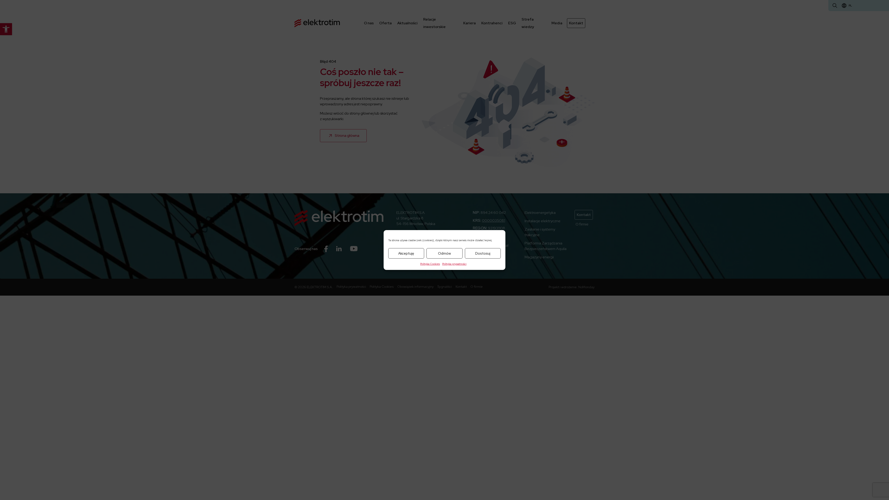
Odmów (444, 253)
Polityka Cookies (430, 264)
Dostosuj (482, 253)
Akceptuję (406, 253)
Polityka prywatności (454, 264)
